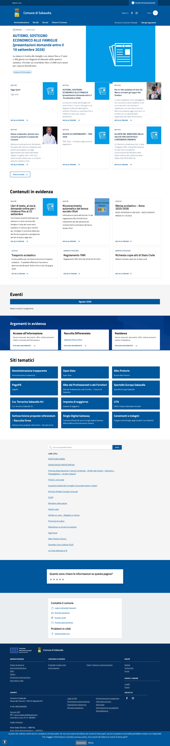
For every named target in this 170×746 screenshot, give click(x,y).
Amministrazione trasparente (107, 698)
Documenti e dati (16, 680)
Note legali (100, 704)
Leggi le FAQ (72, 698)
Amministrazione (21, 22)
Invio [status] (117, 447)
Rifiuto (90, 742)
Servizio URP (15, 712)
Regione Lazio (17, 3)
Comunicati (129, 668)
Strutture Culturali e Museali (126, 22)
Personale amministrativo (20, 677)
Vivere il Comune (59, 22)
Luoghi (127, 684)
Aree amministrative (18, 668)
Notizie (127, 665)
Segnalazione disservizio (76, 704)
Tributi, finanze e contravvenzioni (99, 665)
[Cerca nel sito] (155, 12)
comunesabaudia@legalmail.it (26, 714)
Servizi (45, 22)
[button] (5, 742)
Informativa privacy (103, 701)
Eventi (127, 687)
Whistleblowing (102, 711)
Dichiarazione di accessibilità (107, 707)
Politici (12, 674)
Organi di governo (17, 665)
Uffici (12, 671)
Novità (36, 22)
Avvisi (127, 671)
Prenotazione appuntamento (78, 701)
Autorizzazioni (53, 668)
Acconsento (81, 742)
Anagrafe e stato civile (57, 665)
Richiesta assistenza (75, 707)
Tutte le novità (19, 174)
